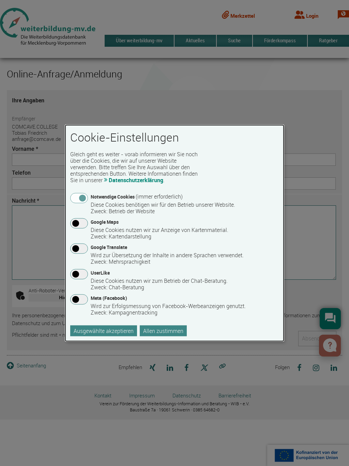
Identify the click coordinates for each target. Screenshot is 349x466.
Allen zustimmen (163, 330)
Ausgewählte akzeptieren (104, 330)
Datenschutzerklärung (136, 180)
